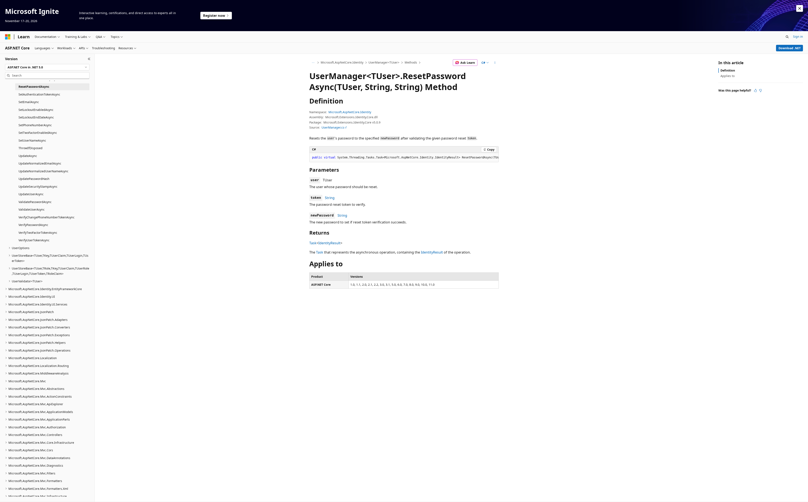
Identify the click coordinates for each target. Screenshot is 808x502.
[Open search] (787, 37)
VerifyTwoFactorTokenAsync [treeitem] (38, 233)
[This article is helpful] (755, 90)
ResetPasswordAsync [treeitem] (34, 87)
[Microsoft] (8, 37)
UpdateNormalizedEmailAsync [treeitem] (40, 163)
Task (312, 243)
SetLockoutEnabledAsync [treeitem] (36, 110)
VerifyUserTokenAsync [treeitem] (34, 240)
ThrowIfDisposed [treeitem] (31, 148)
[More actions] (495, 62)
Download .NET (790, 48)
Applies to (727, 76)
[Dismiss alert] (799, 8)
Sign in (798, 37)
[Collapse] (89, 59)
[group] (404, 157)
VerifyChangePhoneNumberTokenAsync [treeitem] (46, 217)
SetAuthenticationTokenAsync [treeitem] (39, 94)
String (330, 197)
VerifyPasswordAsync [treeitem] (33, 225)
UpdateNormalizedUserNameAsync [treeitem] (43, 171)
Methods (411, 62)
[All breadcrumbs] (313, 62)
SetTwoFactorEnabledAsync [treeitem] (38, 133)
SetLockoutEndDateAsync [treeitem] (36, 117)
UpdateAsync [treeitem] (28, 156)
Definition (727, 70)
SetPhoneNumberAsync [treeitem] (35, 125)
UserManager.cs (333, 127)
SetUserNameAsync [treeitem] (32, 140)
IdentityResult (329, 243)
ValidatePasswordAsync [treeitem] (35, 202)
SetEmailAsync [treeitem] (29, 102)
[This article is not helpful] (760, 90)
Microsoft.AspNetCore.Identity (342, 62)
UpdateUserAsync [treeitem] (31, 194)
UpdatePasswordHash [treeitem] (34, 179)
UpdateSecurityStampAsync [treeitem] (38, 187)
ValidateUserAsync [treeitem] (32, 209)
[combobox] (47, 67)
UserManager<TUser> (383, 62)
